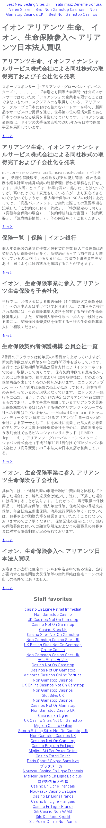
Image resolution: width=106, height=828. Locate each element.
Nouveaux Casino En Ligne (53, 791)
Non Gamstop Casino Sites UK (53, 640)
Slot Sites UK (53, 695)
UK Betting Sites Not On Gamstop (53, 645)
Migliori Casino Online (53, 726)
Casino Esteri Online (53, 756)
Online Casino (53, 650)
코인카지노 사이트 (53, 781)
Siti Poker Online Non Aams (53, 821)
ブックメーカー (53, 766)
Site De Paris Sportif (53, 817)
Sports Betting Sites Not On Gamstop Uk (53, 731)
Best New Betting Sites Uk (28, 4)
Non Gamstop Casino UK (53, 710)
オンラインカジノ (53, 660)
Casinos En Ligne (53, 716)
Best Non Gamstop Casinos (60, 9)
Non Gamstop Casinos (53, 680)
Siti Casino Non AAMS (53, 811)
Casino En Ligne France (53, 796)
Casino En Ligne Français (53, 801)
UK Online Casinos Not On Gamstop (53, 685)
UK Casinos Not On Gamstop (53, 620)
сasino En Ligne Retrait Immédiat (53, 609)
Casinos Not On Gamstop (53, 670)
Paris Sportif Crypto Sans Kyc (53, 761)
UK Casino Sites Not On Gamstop (53, 720)
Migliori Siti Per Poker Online (53, 751)
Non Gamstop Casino (53, 614)
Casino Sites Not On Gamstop (53, 635)
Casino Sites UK (53, 630)
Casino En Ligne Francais (53, 786)
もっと (7, 136)
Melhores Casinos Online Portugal (53, 675)
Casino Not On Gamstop (53, 624)
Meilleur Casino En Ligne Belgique (53, 776)
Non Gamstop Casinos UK (53, 736)
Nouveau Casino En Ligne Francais (53, 771)
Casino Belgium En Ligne (53, 746)
